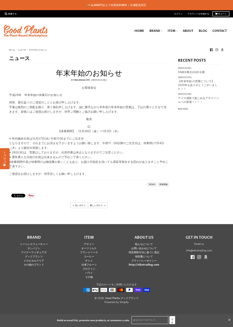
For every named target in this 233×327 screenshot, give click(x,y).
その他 (89, 277)
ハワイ (89, 273)
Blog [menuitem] (203, 31)
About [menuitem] (188, 31)
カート (222, 13)
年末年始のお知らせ (89, 73)
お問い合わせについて (144, 248)
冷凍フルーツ (89, 264)
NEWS (152, 184)
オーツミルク (89, 248)
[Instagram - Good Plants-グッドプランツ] (216, 49)
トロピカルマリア (34, 260)
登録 (172, 321)
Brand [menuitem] (154, 31)
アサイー (89, 244)
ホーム (12, 50)
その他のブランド (34, 264)
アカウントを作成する (198, 13)
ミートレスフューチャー (34, 244)
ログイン (178, 13)
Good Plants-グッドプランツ (122, 298)
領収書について (144, 256)
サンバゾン (33, 248)
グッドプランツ (34, 256)
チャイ (89, 260)
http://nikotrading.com (144, 264)
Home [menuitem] (139, 31)
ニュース (22, 50)
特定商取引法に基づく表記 (144, 252)
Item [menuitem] (171, 31)
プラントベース (89, 252)
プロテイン (89, 269)
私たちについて (144, 244)
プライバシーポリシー (144, 260)
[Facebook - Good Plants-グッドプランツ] (211, 49)
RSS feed (183, 109)
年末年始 (163, 184)
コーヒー (89, 256)
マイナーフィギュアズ (34, 252)
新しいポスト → (98, 205)
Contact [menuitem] (219, 31)
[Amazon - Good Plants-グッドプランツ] (222, 49)
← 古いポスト (79, 205)
